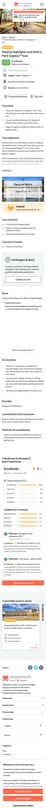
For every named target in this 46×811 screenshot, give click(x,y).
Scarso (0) (10, 498)
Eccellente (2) (11, 485)
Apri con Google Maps (22, 350)
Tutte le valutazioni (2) (17, 480)
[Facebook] (29, 667)
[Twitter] (35, 667)
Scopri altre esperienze (26, 209)
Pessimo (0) (11, 502)
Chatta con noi (23, 279)
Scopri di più (21, 191)
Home (4, 37)
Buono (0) (10, 493)
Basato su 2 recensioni (20, 64)
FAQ (4, 751)
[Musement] (22, 4)
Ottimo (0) (10, 489)
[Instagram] (40, 667)
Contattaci (7, 754)
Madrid (12, 37)
